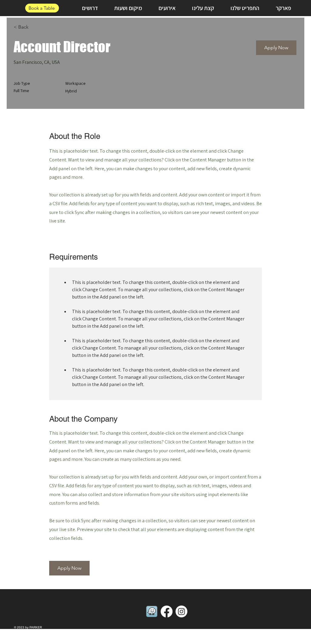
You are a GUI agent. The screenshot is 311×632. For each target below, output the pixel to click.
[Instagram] (181, 611)
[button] (276, 47)
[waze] (152, 611)
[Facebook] (167, 611)
